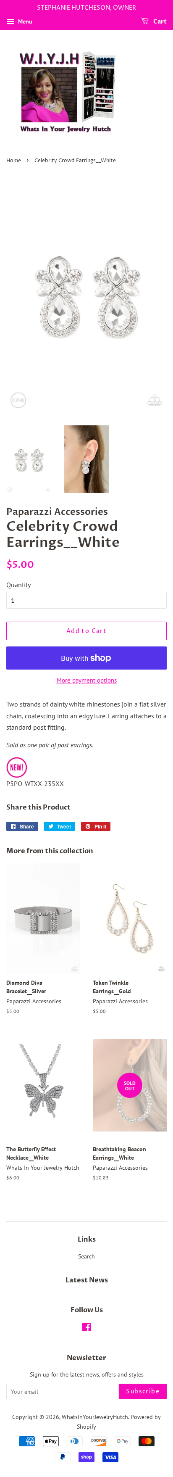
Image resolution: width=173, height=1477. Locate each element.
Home (13, 160)
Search (86, 1256)
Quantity (18, 584)
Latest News (87, 1280)
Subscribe (143, 1391)
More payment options (87, 680)
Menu (24, 21)
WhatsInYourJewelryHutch (95, 1417)
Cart (159, 22)
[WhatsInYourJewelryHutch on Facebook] (87, 1328)
